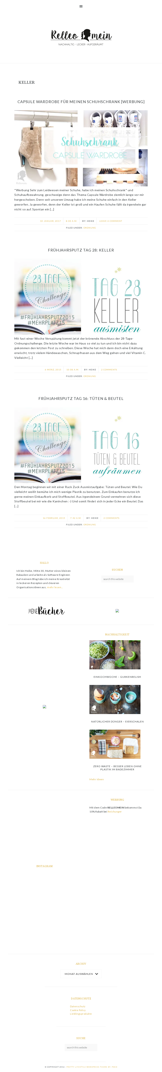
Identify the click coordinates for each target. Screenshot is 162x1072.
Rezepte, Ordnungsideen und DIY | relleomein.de (81, 37)
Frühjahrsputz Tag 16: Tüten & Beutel (81, 398)
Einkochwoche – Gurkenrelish (117, 676)
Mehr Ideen (96, 779)
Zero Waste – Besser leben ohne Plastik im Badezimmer (117, 768)
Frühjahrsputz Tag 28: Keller (81, 250)
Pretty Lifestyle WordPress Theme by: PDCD (91, 1067)
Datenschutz (77, 1006)
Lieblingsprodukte (81, 1013)
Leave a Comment (110, 221)
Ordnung (90, 227)
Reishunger (115, 811)
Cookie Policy (78, 1010)
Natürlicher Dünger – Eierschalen (117, 721)
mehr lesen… (55, 587)
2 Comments (109, 369)
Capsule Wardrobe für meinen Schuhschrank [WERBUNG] (81, 101)
